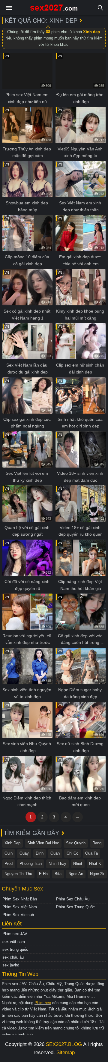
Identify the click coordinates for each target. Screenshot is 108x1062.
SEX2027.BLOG (64, 1044)
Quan (55, 853)
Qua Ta (91, 853)
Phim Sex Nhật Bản (19, 899)
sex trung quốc (15, 949)
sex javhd (10, 965)
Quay (24, 853)
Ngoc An (75, 873)
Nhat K (95, 863)
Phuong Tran (31, 863)
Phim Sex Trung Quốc (75, 907)
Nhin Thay (57, 863)
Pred (8, 863)
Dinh (40, 853)
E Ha (43, 873)
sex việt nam (13, 941)
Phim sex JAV (14, 933)
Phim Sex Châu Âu (72, 899)
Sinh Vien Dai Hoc (43, 843)
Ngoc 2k (97, 873)
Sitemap (65, 1052)
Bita (58, 873)
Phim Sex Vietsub (18, 914)
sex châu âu (13, 957)
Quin (8, 853)
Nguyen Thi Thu (18, 873)
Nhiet (77, 863)
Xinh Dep (12, 843)
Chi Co (72, 853)
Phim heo (42, 1003)
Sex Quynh (76, 843)
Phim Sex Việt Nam (19, 907)
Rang (96, 843)
